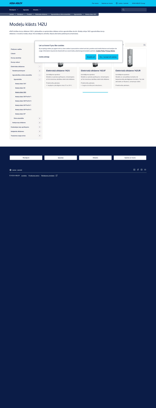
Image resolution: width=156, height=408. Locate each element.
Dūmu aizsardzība (19, 118)
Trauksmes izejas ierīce (18, 136)
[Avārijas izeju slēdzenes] (39, 123)
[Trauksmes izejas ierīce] (39, 136)
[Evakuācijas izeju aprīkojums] (39, 127)
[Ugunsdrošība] (39, 79)
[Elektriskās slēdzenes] (39, 66)
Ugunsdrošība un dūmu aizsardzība (22, 75)
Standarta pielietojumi (18, 71)
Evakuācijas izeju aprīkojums (20, 127)
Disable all (91, 57)
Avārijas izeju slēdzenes (19, 122)
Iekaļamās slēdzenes (17, 131)
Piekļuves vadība (16, 49)
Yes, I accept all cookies (108, 57)
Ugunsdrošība (18, 79)
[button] (18, 10)
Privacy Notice (110, 51)
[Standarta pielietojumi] (39, 71)
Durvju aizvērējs (16, 58)
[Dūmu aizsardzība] (39, 118)
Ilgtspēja (26, 10)
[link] (95, 3)
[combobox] (134, 10)
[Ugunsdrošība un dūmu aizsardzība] (39, 75)
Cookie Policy (100, 51)
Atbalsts (35, 10)
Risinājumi (12, 10)
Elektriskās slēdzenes (18, 66)
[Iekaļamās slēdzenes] (39, 131)
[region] (79, 52)
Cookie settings (44, 57)
